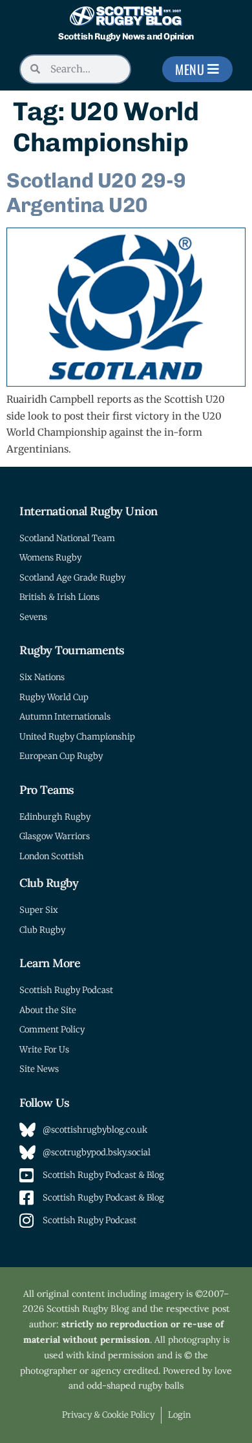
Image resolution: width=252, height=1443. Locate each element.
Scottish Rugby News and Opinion (126, 36)
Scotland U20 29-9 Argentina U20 (96, 192)
